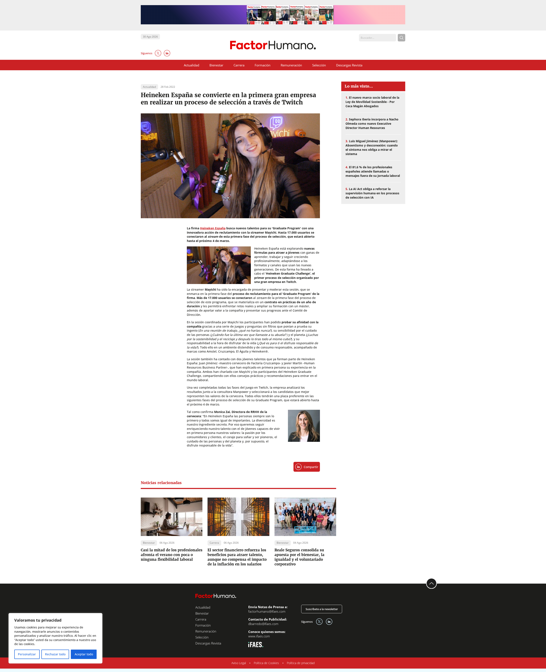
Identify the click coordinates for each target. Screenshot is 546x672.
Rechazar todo (55, 654)
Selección (319, 65)
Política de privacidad (301, 663)
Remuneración (291, 65)
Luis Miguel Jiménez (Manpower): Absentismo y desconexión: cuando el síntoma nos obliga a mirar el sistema (372, 147)
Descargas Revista (349, 65)
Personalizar (27, 654)
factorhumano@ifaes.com (266, 611)
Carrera (239, 65)
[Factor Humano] (273, 45)
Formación (262, 65)
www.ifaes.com (259, 636)
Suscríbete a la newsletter (322, 609)
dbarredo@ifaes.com (263, 624)
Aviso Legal (238, 663)
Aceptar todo (84, 654)
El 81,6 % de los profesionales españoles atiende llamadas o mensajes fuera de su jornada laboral (373, 171)
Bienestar (216, 65)
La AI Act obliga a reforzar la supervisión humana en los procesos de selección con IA (372, 193)
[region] (55, 638)
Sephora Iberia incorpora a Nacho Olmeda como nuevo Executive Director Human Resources (372, 123)
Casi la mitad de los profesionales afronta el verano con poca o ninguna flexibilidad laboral (171, 555)
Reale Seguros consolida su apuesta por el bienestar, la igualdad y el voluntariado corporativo (299, 557)
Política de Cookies (266, 663)
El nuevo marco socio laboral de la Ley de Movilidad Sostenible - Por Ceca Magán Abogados (372, 101)
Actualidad (191, 65)
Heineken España (212, 228)
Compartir (311, 467)
